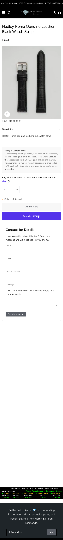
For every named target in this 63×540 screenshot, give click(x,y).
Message (10, 285)
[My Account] (53, 12)
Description (8, 129)
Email (9, 258)
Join (51, 532)
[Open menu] (2, 12)
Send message (16, 314)
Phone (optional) (13, 271)
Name (9, 245)
